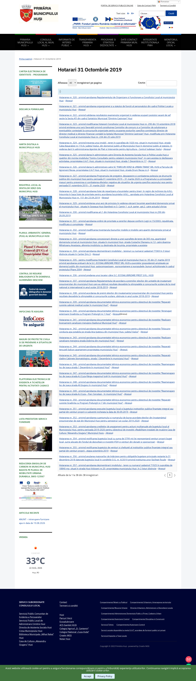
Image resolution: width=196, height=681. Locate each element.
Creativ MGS (66, 635)
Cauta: (142, 83)
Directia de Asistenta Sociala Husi (35, 627)
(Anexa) (69, 100)
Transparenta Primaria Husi (87, 42)
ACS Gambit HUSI (68, 625)
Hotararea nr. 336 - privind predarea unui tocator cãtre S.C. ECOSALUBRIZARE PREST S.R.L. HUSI (106, 275)
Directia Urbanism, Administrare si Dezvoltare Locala (151, 608)
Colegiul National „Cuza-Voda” (74, 631)
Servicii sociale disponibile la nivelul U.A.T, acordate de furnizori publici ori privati (133, 630)
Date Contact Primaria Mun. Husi (129, 42)
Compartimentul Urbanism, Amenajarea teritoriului (150, 602)
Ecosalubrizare (67, 621)
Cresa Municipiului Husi (30, 630)
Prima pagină (25, 59)
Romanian (164, 2)
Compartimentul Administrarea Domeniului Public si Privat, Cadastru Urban (131, 613)
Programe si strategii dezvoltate (108, 42)
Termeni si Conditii (168, 5)
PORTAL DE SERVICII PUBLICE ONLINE (117, 5)
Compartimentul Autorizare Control (115, 619)
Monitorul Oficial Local (171, 42)
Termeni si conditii (69, 605)
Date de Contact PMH (146, 5)
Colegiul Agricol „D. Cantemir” (74, 628)
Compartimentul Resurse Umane (114, 608)
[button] (60, 91)
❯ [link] (175, 475)
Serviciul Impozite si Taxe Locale (114, 636)
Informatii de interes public (67, 42)
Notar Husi (65, 638)
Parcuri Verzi (66, 618)
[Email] (189, 659)
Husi (62, 614)
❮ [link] (165, 475)
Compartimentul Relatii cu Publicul (113, 602)
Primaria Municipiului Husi (25, 42)
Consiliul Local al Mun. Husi (46, 42)
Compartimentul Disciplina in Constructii (148, 619)
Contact (63, 602)
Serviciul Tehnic (107, 624)
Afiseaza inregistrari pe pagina (80, 82)
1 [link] (169, 475)
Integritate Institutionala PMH (150, 42)
